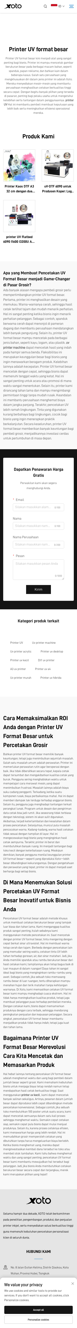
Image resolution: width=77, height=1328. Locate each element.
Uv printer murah (20, 677)
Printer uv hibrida (50, 677)
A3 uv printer (18, 668)
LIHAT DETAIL (19, 165)
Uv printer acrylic (20, 651)
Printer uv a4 (43, 668)
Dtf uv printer (46, 660)
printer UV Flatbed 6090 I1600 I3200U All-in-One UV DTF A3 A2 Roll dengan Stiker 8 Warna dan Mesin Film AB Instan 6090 (19, 239)
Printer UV (16, 642)
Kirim (38, 589)
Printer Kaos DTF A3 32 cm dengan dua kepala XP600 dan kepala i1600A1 (19, 189)
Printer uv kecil (19, 660)
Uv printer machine (44, 642)
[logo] (12, 6)
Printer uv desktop (52, 651)
